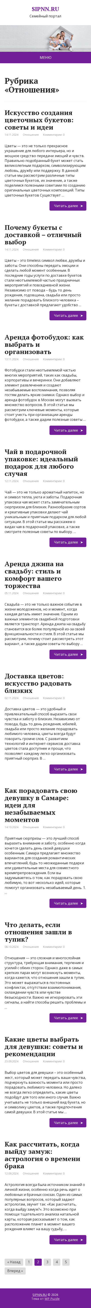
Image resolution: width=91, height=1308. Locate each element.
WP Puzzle (52, 1299)
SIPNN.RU (45, 9)
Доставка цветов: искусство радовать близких (38, 683)
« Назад (14, 1262)
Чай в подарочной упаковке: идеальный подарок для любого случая (41, 462)
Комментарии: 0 (53, 135)
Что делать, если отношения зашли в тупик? (38, 932)
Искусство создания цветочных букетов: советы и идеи (39, 120)
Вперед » (15, 1270)
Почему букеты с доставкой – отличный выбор (43, 234)
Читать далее (66, 205)
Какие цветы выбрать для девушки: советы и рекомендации (44, 1046)
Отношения (31, 135)
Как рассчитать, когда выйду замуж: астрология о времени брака (42, 1155)
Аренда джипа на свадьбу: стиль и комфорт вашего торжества (34, 574)
